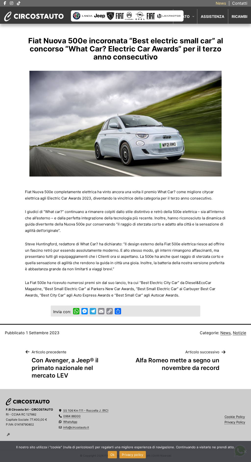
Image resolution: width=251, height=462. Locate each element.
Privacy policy (132, 455)
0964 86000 (72, 416)
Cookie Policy (235, 417)
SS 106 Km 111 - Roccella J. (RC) (85, 410)
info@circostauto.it (76, 427)
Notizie (239, 332)
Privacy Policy (235, 422)
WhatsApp (70, 422)
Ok (112, 455)
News (221, 3)
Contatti (239, 3)
